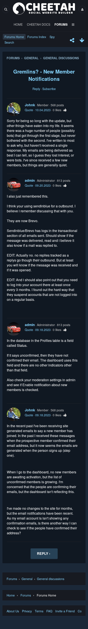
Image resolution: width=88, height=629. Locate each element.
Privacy (27, 611)
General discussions (50, 579)
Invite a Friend (65, 611)
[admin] (14, 185)
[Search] (5, 9)
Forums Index (36, 37)
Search (9, 42)
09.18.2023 (43, 330)
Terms (39, 611)
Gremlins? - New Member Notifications (44, 75)
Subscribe (49, 89)
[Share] (72, 40)
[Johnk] (14, 109)
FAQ (49, 611)
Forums (12, 579)
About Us (13, 611)
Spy (52, 37)
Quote (29, 110)
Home (11, 595)
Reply (36, 89)
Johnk (30, 104)
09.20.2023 (43, 185)
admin (30, 180)
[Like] (65, 110)
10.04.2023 (43, 110)
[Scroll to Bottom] (81, 40)
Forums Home (14, 37)
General (27, 579)
